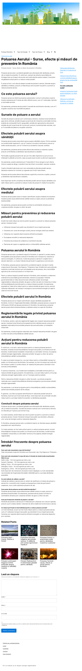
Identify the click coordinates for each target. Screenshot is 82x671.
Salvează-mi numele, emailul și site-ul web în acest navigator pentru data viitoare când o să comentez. (27, 624)
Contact (5, 651)
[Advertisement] (41, 39)
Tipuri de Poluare (37, 52)
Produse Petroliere (6, 52)
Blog (48, 52)
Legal (4, 646)
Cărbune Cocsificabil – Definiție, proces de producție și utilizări (67, 101)
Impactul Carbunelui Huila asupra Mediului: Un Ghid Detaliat (68, 93)
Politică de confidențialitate (11, 643)
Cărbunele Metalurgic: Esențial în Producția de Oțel (68, 70)
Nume (3, 597)
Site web (4, 613)
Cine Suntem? (7, 654)
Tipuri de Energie (22, 52)
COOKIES (5, 648)
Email (3, 605)
